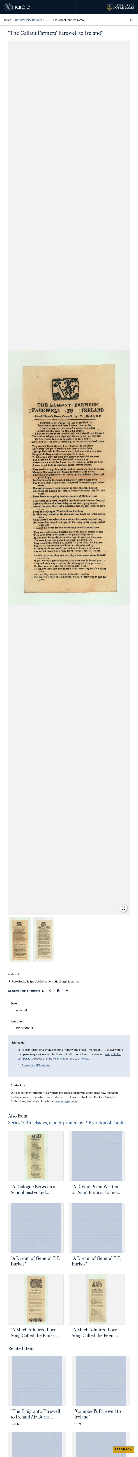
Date (14, 1003)
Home (7, 20)
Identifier (17, 1021)
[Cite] (58, 991)
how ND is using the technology (69, 1058)
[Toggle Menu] (125, 20)
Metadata (18, 1042)
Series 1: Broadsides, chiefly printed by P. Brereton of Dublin (67, 1122)
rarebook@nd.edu (65, 1101)
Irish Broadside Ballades (28, 20)
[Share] (50, 991)
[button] (69, 478)
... (47, 20)
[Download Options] (67, 991)
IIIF (19, 1049)
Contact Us (18, 1085)
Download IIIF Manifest (36, 1065)
